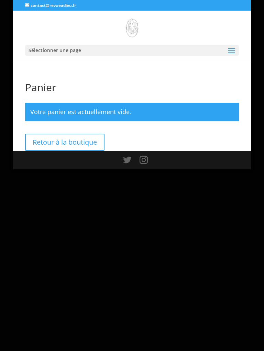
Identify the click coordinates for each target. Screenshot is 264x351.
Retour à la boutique (65, 142)
